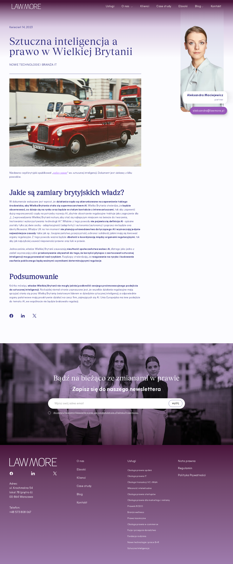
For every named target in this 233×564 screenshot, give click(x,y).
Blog (80, 494)
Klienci (144, 6)
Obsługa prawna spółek (139, 470)
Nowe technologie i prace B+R (143, 542)
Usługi (110, 6)
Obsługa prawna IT (137, 476)
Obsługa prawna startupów (141, 494)
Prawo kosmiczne (136, 518)
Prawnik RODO (135, 506)
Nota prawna (186, 461)
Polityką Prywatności (127, 413)
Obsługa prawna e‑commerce (142, 524)
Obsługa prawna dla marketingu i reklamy (148, 500)
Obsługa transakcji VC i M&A (142, 482)
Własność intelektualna (139, 488)
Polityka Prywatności (192, 475)
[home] (26, 6)
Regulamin (69, 413)
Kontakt (216, 6)
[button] (127, 6)
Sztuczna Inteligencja (138, 548)
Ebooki (183, 6)
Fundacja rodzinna (136, 536)
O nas (80, 461)
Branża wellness (135, 512)
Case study (163, 6)
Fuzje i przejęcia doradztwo (141, 530)
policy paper (60, 173)
